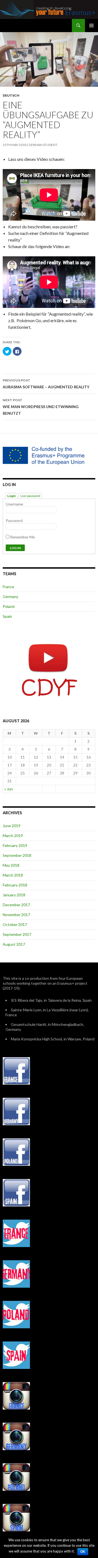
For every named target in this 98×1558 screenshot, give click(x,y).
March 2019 (13, 835)
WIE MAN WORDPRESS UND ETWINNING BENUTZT (41, 407)
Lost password (30, 496)
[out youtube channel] (49, 669)
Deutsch (11, 95)
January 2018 (14, 894)
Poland (8, 606)
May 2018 (11, 865)
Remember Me (22, 537)
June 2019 (11, 825)
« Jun (8, 789)
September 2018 (17, 855)
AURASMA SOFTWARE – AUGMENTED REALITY (46, 383)
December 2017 (16, 904)
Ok (82, 1552)
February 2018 (15, 885)
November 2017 (16, 914)
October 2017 (15, 924)
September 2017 (17, 934)
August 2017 (14, 944)
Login (11, 496)
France (8, 586)
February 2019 (15, 845)
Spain (7, 616)
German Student (43, 145)
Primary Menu (91, 25)
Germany (10, 596)
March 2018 (13, 875)
